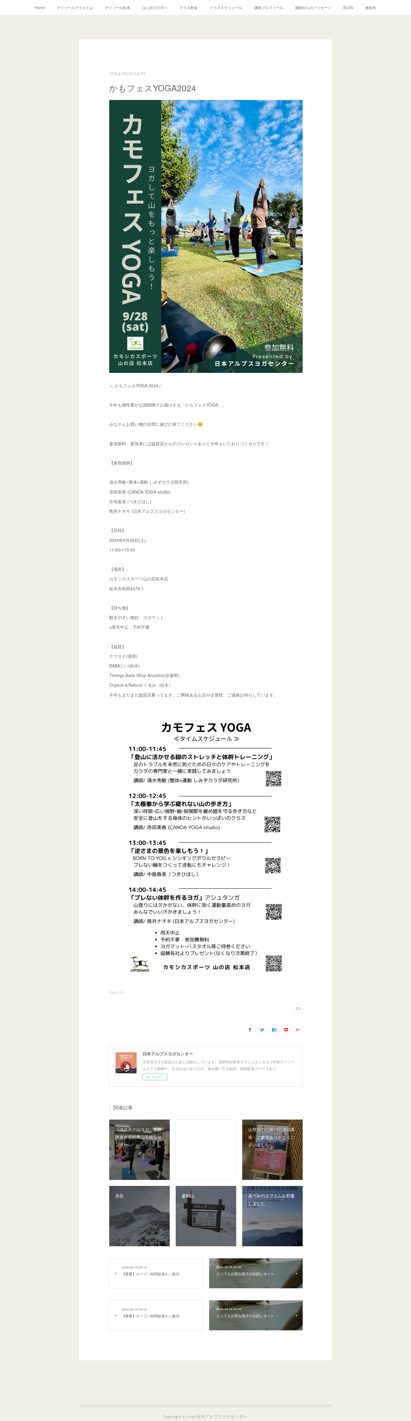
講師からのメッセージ (313, 7)
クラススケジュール (226, 7)
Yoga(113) (116, 992)
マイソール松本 (117, 7)
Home (40, 7)
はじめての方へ (155, 7)
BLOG (348, 7)
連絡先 (370, 7)
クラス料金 (189, 7)
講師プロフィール (268, 7)
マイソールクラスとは (75, 7)
